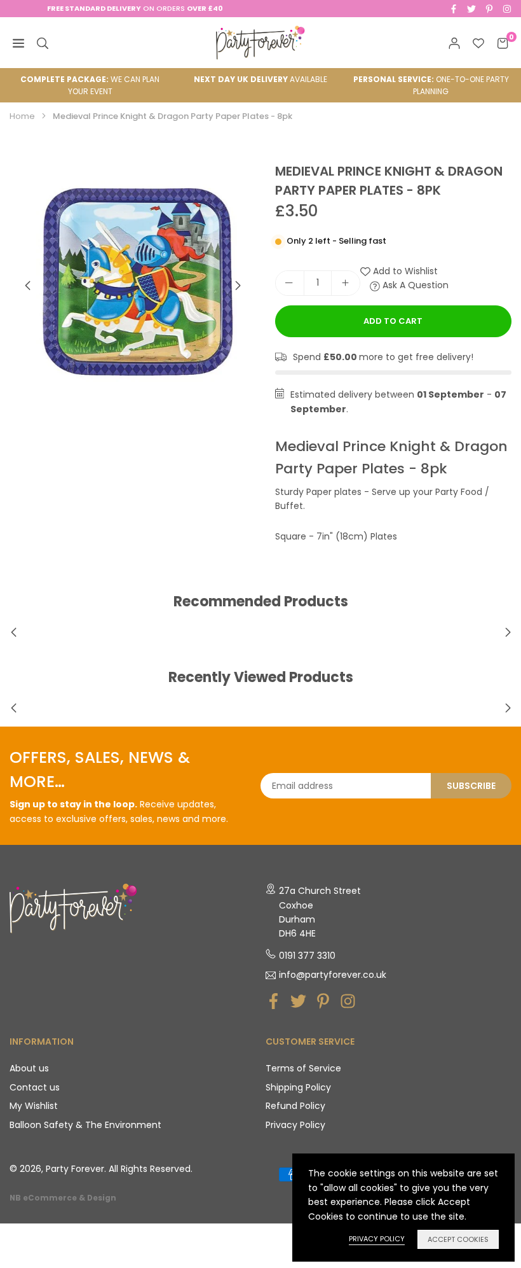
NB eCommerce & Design (63, 1198)
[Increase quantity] (346, 283)
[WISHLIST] (478, 42)
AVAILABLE (260, 79)
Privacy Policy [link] (377, 1239)
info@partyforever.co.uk (332, 975)
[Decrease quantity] (290, 283)
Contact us (35, 1087)
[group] (133, 285)
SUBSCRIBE (471, 785)
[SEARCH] (42, 42)
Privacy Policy (295, 1124)
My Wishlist (34, 1105)
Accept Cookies (458, 1239)
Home (22, 116)
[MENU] (18, 42)
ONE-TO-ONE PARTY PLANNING (431, 85)
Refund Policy (295, 1105)
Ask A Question (414, 285)
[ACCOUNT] (454, 42)
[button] (238, 285)
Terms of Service (303, 1068)
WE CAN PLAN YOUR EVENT (89, 85)
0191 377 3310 (307, 955)
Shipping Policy (298, 1087)
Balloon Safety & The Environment (85, 1124)
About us (29, 1068)
